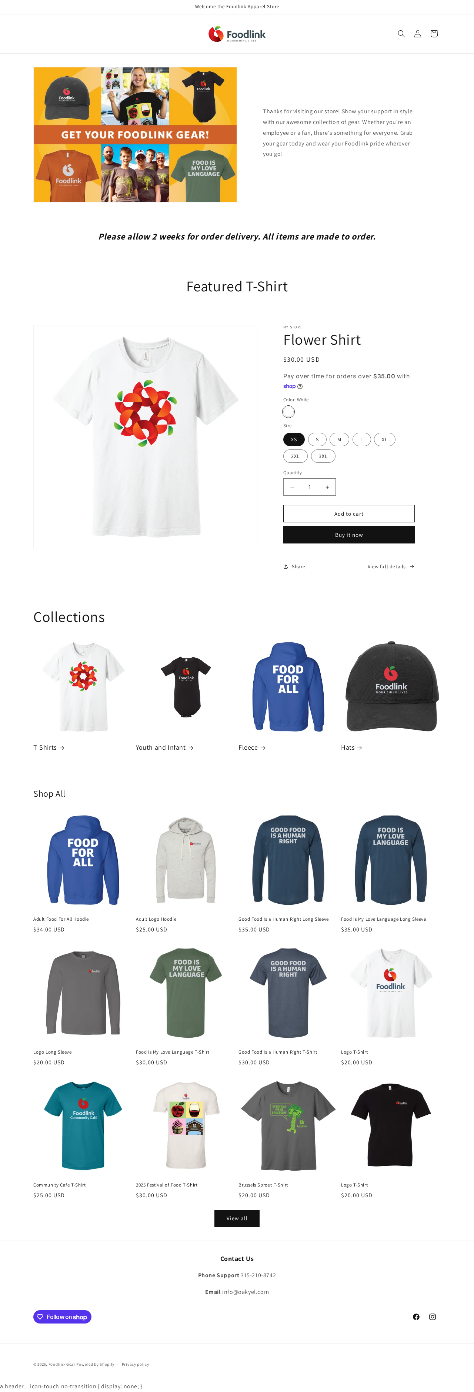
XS (294, 439)
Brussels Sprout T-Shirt (263, 1185)
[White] (288, 411)
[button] (401, 34)
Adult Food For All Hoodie (61, 919)
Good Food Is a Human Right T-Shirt (277, 1052)
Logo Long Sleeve (52, 1052)
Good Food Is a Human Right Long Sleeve (283, 919)
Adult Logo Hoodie (156, 919)
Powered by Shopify (95, 1364)
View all (237, 1218)
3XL (323, 456)
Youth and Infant (161, 747)
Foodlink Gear (62, 1364)
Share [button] (299, 566)
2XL (295, 456)
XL (385, 439)
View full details (387, 566)
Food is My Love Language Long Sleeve (383, 919)
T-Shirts (45, 747)
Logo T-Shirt (354, 1052)
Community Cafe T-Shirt (59, 1185)
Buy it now (349, 534)
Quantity (292, 472)
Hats (347, 747)
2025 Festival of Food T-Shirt (166, 1185)
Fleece (248, 747)
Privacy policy (135, 1364)
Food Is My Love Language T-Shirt (172, 1052)
